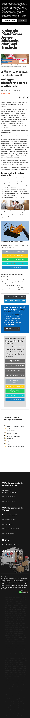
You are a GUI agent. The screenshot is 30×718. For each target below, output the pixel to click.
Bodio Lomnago (8, 653)
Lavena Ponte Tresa (9, 621)
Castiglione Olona (13, 613)
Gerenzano (15, 607)
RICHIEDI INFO (5, 93)
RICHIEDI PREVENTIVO (16, 300)
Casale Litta (7, 647)
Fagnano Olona (8, 605)
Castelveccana (8, 655)
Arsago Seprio (25, 627)
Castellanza (20, 603)
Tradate (16, 599)
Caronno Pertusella (9, 601)
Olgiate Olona (16, 605)
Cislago (25, 607)
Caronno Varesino (8, 629)
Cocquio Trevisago (18, 629)
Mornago (22, 625)
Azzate (6, 631)
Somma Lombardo (23, 599)
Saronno (24, 597)
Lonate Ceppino (16, 627)
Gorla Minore (22, 611)
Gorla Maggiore (8, 627)
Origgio (20, 613)
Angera (16, 621)
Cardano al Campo (9, 603)
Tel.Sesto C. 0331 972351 (15, 256)
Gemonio (12, 645)
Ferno (24, 615)
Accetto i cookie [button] (10, 20)
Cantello (25, 629)
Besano (16, 649)
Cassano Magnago (9, 599)
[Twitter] (23, 97)
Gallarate (18, 597)
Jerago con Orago (14, 625)
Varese (6, 597)
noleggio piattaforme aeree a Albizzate (12, 105)
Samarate (22, 601)
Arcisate (14, 609)
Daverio (6, 643)
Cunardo (6, 645)
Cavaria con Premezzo (9, 619)
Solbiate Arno (8, 635)
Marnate (25, 613)
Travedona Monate (16, 635)
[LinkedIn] (27, 97)
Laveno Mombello (13, 611)
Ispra (14, 623)
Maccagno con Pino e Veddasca (18, 647)
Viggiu (23, 623)
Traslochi (16, 361)
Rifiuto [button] (22, 20)
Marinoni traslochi (14, 213)
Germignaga (7, 637)
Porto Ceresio (23, 643)
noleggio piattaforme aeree (19, 170)
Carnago (6, 617)
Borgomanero (24, 655)
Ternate (11, 649)
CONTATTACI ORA (12, 329)
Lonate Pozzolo (24, 605)
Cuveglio (22, 639)
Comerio (17, 645)
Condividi (3, 577)
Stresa (18, 655)
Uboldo (20, 607)
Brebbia (13, 641)
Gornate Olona (17, 651)
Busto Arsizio (12, 597)
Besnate (21, 621)
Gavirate (19, 609)
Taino (24, 637)
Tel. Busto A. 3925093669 (16, 260)
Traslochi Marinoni (6, 102)
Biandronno (7, 641)
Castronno (7, 625)
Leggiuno (20, 637)
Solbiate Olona (8, 623)
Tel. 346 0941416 (15, 268)
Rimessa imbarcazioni (16, 375)
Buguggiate (12, 643)
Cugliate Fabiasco (20, 641)
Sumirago (12, 617)
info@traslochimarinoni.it (16, 264)
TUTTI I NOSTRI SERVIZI (15, 297)
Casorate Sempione (20, 619)
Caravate (6, 649)
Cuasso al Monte (8, 639)
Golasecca (23, 645)
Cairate (6, 613)
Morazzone (20, 633)
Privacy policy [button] (21, 17)
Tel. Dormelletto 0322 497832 (15, 252)
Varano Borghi (23, 649)
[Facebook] (19, 97)
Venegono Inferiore (20, 617)
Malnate (16, 601)
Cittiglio (23, 635)
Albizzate (18, 623)
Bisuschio (21, 631)
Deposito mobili (16, 371)
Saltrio (17, 643)
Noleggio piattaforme (15, 366)
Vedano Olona (8, 615)
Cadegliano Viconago (18, 653)
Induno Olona (8, 609)
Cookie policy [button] (13, 17)
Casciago (14, 637)
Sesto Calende (8, 607)
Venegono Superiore (16, 615)
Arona (13, 655)
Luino (15, 603)
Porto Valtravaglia (8, 651)
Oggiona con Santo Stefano (11, 633)
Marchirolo (16, 639)
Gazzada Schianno (13, 631)
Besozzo (24, 609)
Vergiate (6, 611)
